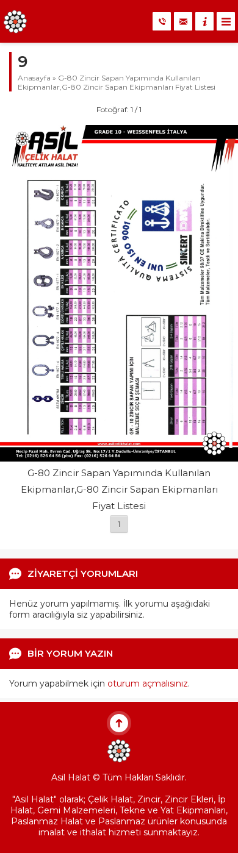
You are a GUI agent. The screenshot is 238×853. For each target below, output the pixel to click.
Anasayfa (34, 77)
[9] (119, 456)
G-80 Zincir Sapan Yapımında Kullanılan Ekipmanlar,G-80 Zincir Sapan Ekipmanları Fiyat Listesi (116, 82)
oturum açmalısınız (147, 683)
